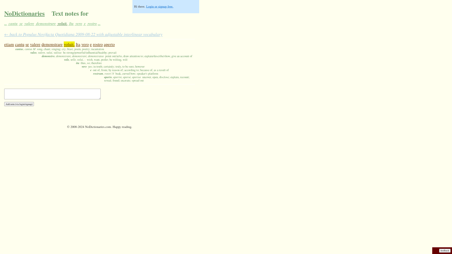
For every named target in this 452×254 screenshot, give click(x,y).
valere (29, 23)
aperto (109, 44)
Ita (71, 23)
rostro (92, 23)
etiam (9, 44)
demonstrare (45, 23)
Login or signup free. (159, 6)
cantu (13, 23)
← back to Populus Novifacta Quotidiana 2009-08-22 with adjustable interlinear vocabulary (83, 34)
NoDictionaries (24, 13)
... (5, 23)
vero (78, 23)
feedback (445, 250)
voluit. (62, 23)
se (21, 23)
